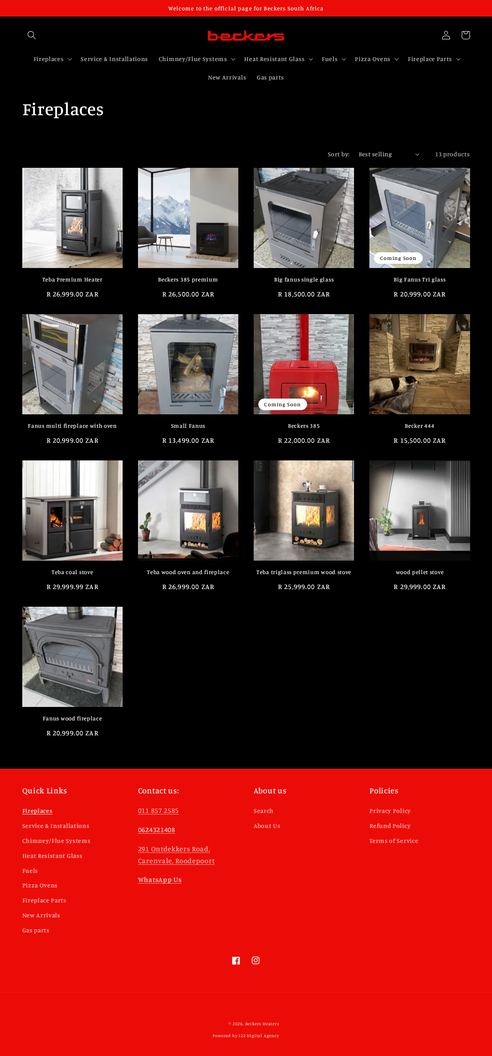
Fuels (30, 870)
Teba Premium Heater (72, 279)
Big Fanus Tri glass (419, 279)
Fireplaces (37, 810)
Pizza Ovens (40, 885)
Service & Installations (56, 825)
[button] (32, 35)
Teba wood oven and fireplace (188, 572)
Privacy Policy (390, 810)
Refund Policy (390, 825)
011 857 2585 (158, 810)
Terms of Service (393, 840)
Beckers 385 (304, 425)
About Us (267, 825)
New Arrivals (41, 915)
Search (264, 810)
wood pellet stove (420, 572)
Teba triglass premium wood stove (303, 572)
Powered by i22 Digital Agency (246, 1035)
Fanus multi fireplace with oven (72, 425)
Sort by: (339, 154)
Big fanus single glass (304, 279)
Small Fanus (188, 425)
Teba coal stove (72, 572)
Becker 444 (419, 425)
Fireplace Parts (44, 900)
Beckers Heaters (262, 1023)
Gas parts (36, 930)
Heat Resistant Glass (52, 855)
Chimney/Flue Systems (56, 840)
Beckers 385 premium (188, 279)
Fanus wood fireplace (72, 718)
